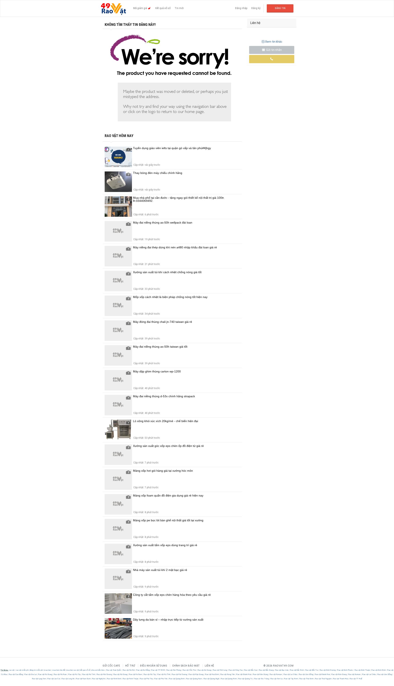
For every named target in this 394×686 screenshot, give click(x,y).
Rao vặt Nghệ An (99, 679)
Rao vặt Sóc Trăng (261, 679)
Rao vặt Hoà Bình (212, 674)
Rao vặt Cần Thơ (189, 670)
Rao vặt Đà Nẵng (143, 670)
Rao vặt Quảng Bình (176, 679)
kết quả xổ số (85, 670)
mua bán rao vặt (72, 670)
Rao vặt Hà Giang (45, 674)
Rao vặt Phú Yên (161, 679)
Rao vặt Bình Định (378, 670)
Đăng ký (255, 8)
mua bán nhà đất (58, 670)
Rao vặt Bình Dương (327, 670)
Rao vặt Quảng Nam (194, 679)
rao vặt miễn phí (22, 670)
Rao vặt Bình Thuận (362, 670)
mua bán (47, 670)
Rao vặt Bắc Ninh (297, 670)
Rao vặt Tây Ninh (291, 679)
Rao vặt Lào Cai (54, 679)
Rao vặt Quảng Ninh (228, 679)
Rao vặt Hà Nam (60, 674)
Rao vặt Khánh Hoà (244, 674)
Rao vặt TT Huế (355, 679)
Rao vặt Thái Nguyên (323, 679)
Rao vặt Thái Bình (306, 679)
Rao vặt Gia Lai (30, 674)
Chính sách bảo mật (186, 665)
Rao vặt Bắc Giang (266, 670)
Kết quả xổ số (163, 8)
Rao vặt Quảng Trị (245, 679)
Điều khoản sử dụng (153, 665)
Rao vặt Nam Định (83, 679)
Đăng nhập (241, 8)
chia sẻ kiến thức (98, 670)
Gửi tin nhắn (274, 49)
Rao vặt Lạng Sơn (39, 679)
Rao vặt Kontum (276, 674)
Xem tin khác (273, 41)
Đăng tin (280, 8)
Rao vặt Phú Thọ (146, 679)
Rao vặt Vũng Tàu (235, 670)
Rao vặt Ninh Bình (114, 679)
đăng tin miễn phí (36, 670)
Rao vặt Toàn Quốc (114, 670)
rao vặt (12, 670)
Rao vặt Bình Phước (345, 670)
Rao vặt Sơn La (276, 679)
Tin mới (179, 8)
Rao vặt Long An (68, 679)
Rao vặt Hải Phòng (174, 670)
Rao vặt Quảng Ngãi (211, 679)
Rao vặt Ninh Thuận (130, 679)
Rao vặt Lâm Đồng (306, 674)
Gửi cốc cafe (111, 665)
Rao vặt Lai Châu (290, 674)
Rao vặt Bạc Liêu (282, 670)
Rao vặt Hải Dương (104, 674)
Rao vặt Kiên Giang (260, 674)
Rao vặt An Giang (204, 670)
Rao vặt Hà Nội (128, 670)
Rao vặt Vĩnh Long (220, 670)
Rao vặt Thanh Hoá (340, 679)
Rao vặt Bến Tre (312, 670)
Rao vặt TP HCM (158, 670)
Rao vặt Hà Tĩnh (89, 674)
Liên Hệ (209, 665)
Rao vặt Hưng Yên (227, 674)
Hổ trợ (130, 665)
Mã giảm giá (140, 8)
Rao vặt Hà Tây (74, 674)
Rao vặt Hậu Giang (196, 674)
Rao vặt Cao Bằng (15, 674)
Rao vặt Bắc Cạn (251, 670)
